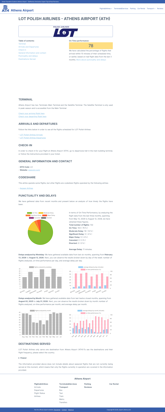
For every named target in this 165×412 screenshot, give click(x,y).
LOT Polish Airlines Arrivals (31, 135)
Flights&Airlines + (106, 8)
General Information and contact (32, 53)
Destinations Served (27, 59)
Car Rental (141, 8)
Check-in (22, 50)
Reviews (160, 8)
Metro (61, 399)
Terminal (22, 44)
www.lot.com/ (34, 170)
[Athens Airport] (5, 8)
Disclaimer (57, 410)
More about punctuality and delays (91, 60)
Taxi (61, 393)
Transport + (151, 8)
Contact (64, 410)
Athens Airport (22, 10)
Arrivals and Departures (29, 47)
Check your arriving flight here (31, 113)
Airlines (37, 396)
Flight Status (39, 393)
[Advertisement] (66, 79)
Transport (63, 387)
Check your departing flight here (32, 116)
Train (61, 396)
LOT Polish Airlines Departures (33, 138)
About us (71, 410)
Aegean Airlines (26, 188)
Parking (133, 8)
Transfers (63, 402)
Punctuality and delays (28, 56)
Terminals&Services (121, 8)
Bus (60, 390)
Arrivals (37, 387)
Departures (39, 390)
